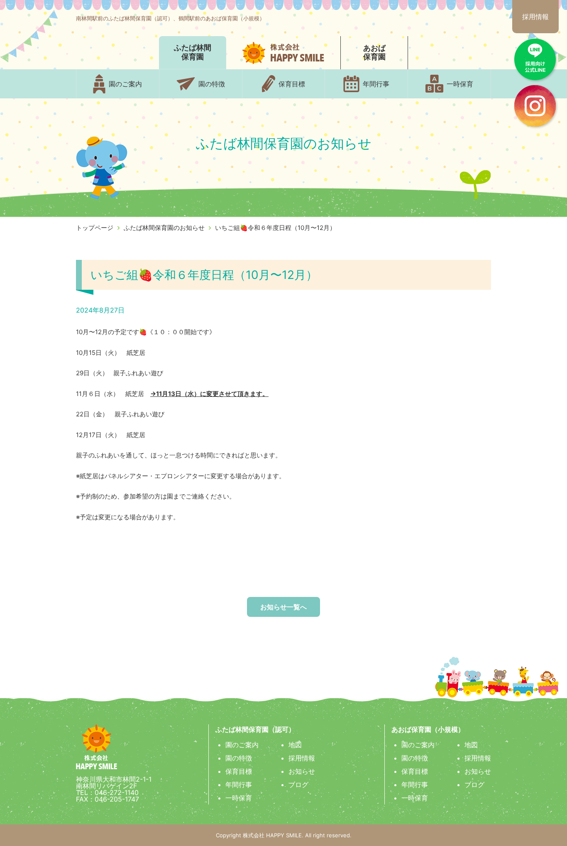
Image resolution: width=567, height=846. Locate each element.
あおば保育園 (374, 52)
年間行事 (238, 784)
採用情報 (535, 16)
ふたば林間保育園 (192, 52)
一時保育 (238, 798)
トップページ (94, 228)
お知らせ (301, 771)
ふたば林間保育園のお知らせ (164, 228)
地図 (295, 745)
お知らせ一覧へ (283, 607)
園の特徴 (238, 758)
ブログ (298, 784)
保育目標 (238, 771)
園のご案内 (242, 745)
